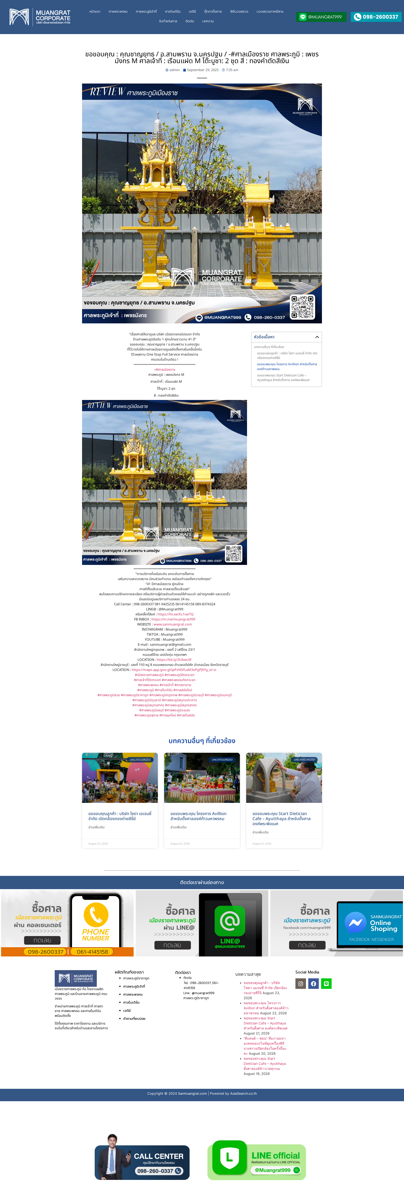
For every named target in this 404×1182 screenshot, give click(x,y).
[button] (317, 337)
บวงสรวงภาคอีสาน (270, 11)
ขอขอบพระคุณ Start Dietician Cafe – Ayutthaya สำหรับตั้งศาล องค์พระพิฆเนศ (283, 378)
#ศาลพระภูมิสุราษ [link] (146, 715)
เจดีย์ (192, 11)
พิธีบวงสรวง (239, 11)
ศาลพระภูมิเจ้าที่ (146, 11)
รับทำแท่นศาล (168, 21)
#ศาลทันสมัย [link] (186, 715)
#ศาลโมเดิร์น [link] (164, 690)
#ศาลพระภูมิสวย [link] (108, 695)
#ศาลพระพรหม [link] (148, 685)
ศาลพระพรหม (118, 11)
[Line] (326, 983)
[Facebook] (313, 983)
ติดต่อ (190, 21)
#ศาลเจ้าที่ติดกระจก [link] (147, 680)
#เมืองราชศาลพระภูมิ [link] (149, 674)
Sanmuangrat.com (192, 1093)
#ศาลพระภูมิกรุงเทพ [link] (163, 695)
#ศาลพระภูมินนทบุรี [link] (218, 695)
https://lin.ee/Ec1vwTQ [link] (176, 614)
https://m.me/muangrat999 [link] (173, 619)
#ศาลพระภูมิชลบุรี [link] (151, 710)
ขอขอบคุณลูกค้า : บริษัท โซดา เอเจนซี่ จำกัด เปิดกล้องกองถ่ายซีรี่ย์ (287, 356)
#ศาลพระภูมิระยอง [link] (177, 710)
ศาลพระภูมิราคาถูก (136, 978)
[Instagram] (300, 983)
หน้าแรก (95, 11)
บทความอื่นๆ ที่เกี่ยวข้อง (269, 347)
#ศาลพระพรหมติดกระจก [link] (178, 680)
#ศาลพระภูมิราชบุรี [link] (191, 695)
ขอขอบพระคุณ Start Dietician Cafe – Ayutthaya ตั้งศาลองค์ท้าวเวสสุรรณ (265, 1063)
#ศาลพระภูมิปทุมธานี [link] (146, 700)
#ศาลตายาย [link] (182, 685)
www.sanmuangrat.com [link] (173, 624)
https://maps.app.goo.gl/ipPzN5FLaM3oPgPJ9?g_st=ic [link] (174, 669)
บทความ (208, 21)
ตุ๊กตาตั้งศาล (213, 11)
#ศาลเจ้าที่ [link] (166, 685)
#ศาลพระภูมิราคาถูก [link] (135, 695)
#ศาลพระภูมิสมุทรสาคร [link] (148, 705)
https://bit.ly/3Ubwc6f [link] (174, 659)
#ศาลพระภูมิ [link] (145, 690)
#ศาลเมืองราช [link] (165, 369)
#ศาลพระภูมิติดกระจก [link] (179, 674)
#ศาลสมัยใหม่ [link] (182, 690)
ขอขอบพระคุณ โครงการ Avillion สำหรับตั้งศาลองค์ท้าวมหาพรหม (287, 367)
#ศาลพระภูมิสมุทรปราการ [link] (179, 700)
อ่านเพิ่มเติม (96, 827)
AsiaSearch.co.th (243, 1093)
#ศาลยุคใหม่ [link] (167, 715)
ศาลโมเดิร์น (173, 11)
